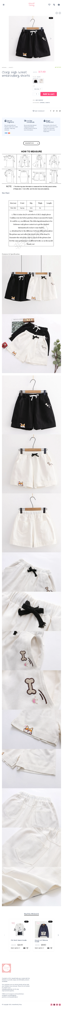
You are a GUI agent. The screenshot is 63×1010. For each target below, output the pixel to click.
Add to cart (48, 94)
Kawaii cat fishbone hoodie (41, 941)
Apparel (4, 67)
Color (34, 76)
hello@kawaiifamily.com (8, 989)
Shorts (11, 67)
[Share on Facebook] (50, 110)
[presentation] (12, 38)
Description (29, 143)
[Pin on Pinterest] (56, 110)
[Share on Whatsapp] (59, 110)
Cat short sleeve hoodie (18, 940)
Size (34, 86)
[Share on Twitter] (53, 110)
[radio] (35, 80)
